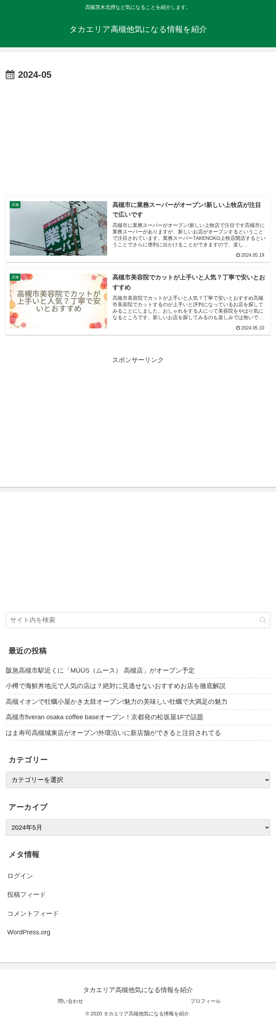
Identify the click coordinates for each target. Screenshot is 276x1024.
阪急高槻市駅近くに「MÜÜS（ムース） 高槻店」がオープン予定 (100, 670)
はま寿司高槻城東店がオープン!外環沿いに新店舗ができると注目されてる (113, 732)
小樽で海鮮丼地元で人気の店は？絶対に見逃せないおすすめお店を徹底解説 (116, 685)
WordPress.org (28, 932)
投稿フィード (26, 894)
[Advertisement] (138, 136)
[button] (263, 620)
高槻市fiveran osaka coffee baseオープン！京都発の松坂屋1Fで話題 (104, 717)
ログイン (20, 876)
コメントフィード (33, 913)
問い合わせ (70, 1001)
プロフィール (205, 1001)
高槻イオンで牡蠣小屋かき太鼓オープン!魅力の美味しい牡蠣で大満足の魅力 (116, 701)
